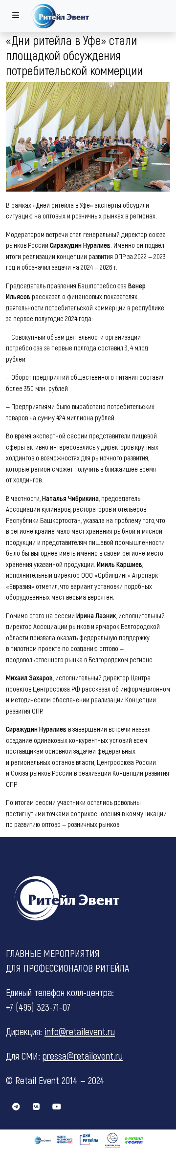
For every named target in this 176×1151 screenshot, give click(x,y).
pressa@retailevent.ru (83, 1056)
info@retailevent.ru (79, 1031)
